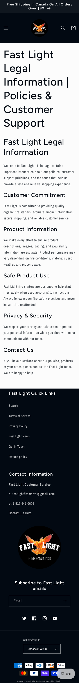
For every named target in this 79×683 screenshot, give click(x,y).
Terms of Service (20, 416)
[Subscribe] (65, 601)
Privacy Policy (18, 426)
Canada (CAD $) (37, 649)
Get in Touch (17, 446)
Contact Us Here (20, 513)
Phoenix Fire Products (34, 681)
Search (13, 405)
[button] (6, 28)
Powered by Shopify (52, 681)
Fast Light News (19, 436)
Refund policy (18, 457)
